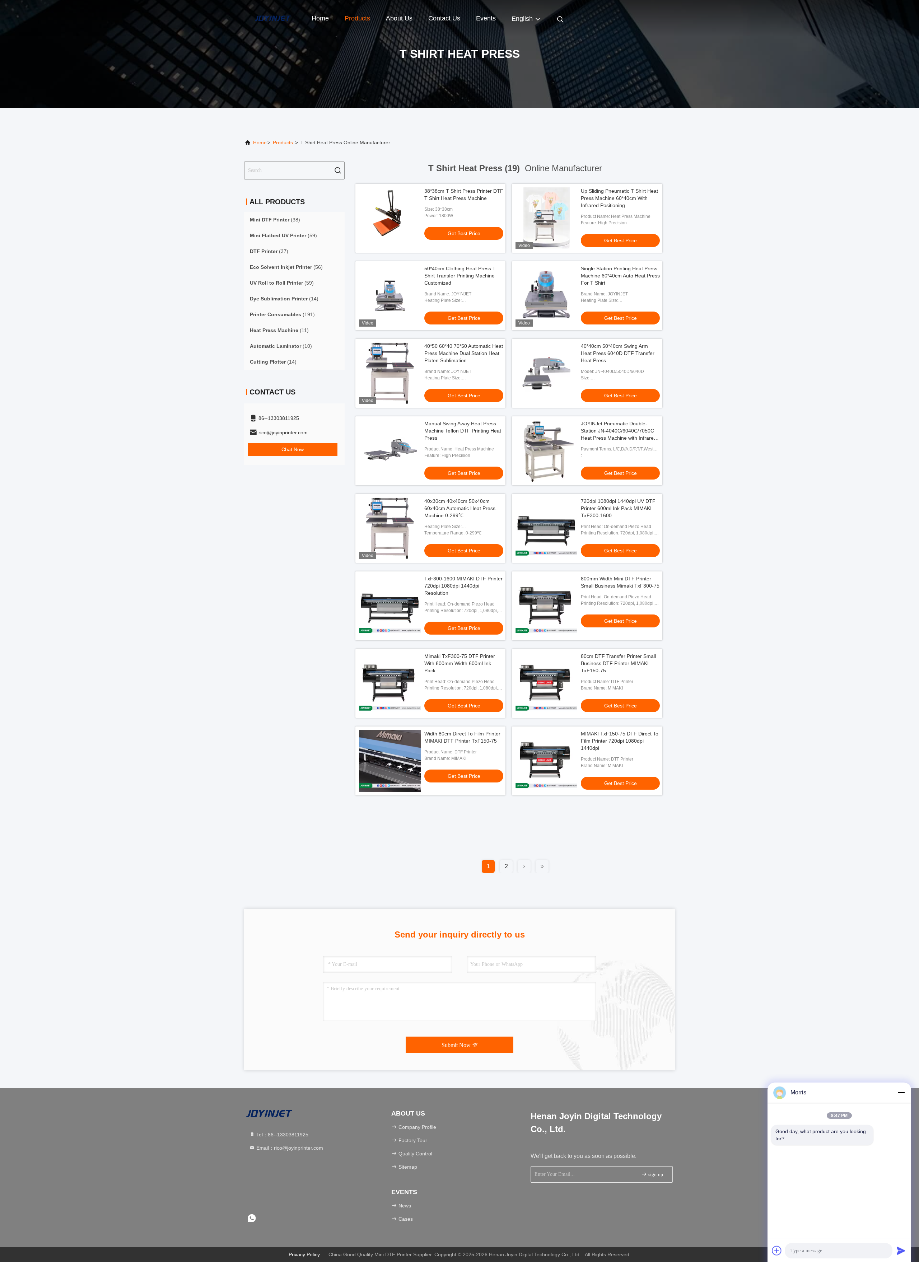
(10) (281, 346)
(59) (283, 235)
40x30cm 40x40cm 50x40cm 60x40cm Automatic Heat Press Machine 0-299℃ (459, 508)
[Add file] (777, 1250)
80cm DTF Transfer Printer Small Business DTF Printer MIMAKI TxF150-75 (618, 663)
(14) (284, 299)
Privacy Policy (304, 1254)
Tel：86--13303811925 (281, 1134)
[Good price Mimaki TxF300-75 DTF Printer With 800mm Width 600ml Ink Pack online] (390, 683)
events (486, 18)
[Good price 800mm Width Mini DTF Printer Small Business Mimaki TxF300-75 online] (546, 606)
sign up (655, 1174)
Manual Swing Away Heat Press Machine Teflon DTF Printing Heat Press (462, 431)
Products (357, 18)
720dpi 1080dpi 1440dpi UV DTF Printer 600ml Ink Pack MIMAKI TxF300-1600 (618, 508)
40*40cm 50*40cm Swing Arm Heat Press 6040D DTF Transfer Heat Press (617, 353)
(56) (286, 267)
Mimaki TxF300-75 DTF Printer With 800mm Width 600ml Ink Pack (459, 663)
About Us (399, 18)
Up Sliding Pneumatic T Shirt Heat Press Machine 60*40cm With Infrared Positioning (619, 198)
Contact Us (444, 18)
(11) (279, 330)
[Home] (273, 18)
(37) (269, 251)
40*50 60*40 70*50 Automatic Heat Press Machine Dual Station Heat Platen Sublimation (463, 353)
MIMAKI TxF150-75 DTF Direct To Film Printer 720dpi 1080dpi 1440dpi (619, 741)
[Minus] (901, 1092)
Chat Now (292, 449)
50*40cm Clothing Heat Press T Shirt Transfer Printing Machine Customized (460, 276)
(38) (275, 220)
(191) (282, 314)
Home (320, 18)
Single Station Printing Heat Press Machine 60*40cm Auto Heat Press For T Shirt (620, 276)
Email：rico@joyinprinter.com (289, 1148)
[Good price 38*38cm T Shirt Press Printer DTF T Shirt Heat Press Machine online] (390, 218)
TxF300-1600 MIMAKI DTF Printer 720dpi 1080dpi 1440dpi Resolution (463, 586)
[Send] (901, 1250)
